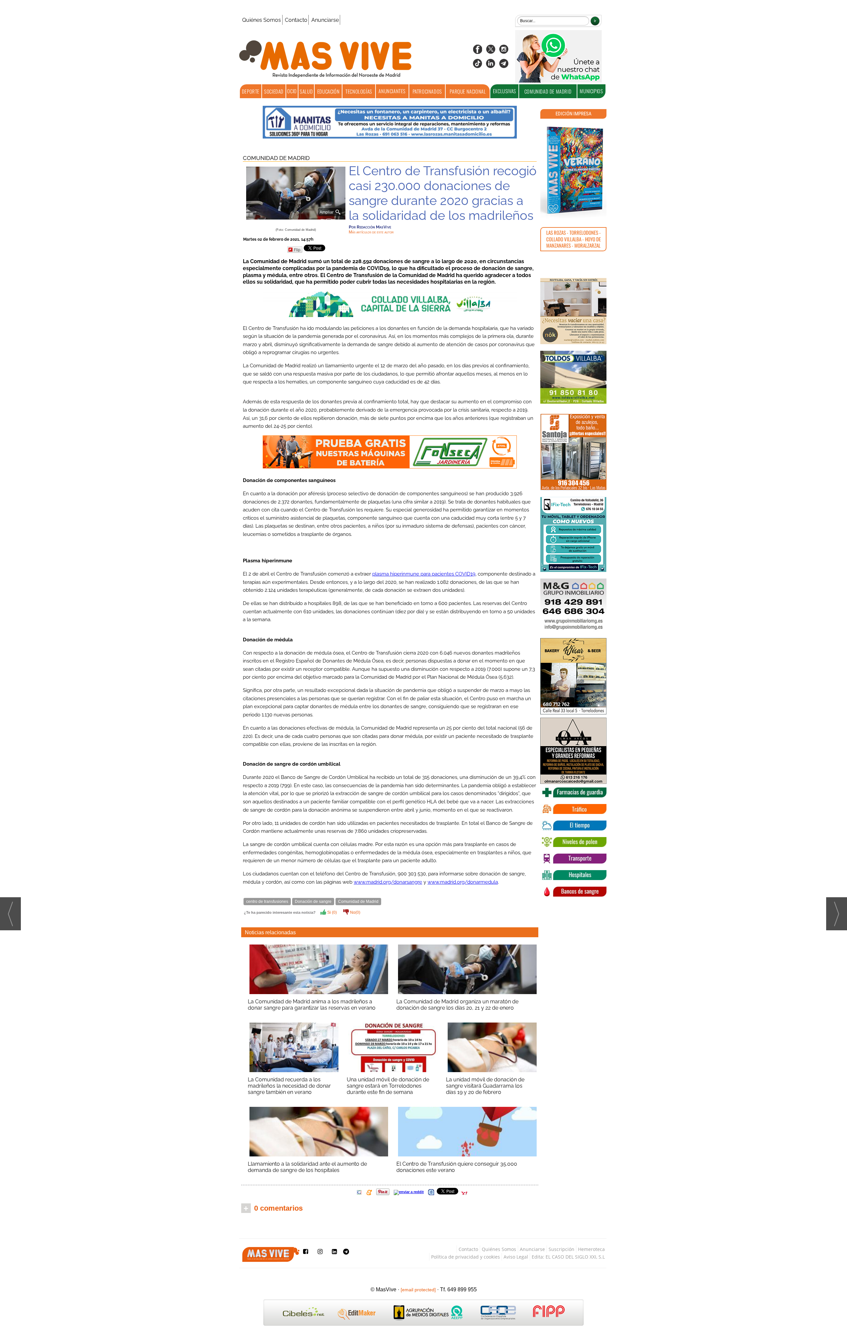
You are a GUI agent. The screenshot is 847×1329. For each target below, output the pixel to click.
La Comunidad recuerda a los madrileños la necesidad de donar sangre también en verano (289, 1085)
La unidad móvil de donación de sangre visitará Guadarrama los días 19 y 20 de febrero (485, 1085)
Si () (331, 912)
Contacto (296, 20)
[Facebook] (477, 51)
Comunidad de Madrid (547, 91)
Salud (306, 91)
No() (354, 912)
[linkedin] (491, 65)
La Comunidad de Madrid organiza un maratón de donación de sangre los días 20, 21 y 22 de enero (457, 1004)
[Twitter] (491, 51)
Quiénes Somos (261, 20)
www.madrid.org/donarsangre (388, 882)
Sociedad (274, 91)
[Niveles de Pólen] (573, 842)
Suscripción (561, 1249)
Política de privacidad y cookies (465, 1257)
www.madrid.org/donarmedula (462, 882)
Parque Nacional (468, 91)
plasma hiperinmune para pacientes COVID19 (423, 574)
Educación (328, 91)
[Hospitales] (573, 875)
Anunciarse (325, 20)
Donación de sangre (313, 901)
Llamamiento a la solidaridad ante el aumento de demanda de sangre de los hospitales (307, 1167)
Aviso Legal (516, 1257)
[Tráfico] (573, 809)
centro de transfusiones (267, 901)
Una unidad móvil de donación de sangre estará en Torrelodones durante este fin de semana (388, 1085)
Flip (297, 249)
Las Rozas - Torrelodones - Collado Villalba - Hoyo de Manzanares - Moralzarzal (573, 239)
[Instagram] (504, 51)
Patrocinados (427, 91)
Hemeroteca (591, 1249)
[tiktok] (477, 65)
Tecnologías (358, 91)
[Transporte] (573, 858)
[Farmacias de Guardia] (573, 792)
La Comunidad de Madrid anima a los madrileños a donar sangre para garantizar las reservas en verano (312, 1004)
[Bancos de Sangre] (573, 891)
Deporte (250, 91)
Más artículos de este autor (371, 232)
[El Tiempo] (573, 825)
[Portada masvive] (573, 170)
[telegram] (504, 65)
